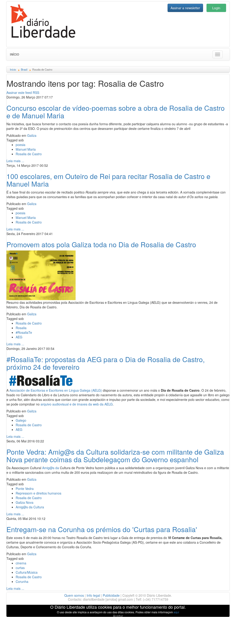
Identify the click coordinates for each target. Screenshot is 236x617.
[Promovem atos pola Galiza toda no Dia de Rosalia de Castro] (41, 274)
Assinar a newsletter (185, 8)
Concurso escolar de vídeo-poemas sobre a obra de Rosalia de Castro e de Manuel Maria (115, 111)
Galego (21, 420)
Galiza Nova (24, 502)
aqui (176, 612)
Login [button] (216, 8)
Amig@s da (50, 467)
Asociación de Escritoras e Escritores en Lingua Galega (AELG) (55, 390)
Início (14, 54)
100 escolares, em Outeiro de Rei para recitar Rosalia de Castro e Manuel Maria (108, 180)
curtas (20, 567)
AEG (19, 337)
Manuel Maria (26, 149)
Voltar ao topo (222, 607)
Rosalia (21, 327)
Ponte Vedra (25, 488)
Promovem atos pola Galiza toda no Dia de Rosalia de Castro (101, 244)
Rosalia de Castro (29, 154)
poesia (20, 144)
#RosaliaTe (24, 332)
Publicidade (111, 595)
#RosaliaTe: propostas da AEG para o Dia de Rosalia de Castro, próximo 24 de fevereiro (105, 363)
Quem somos (74, 595)
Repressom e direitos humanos (38, 493)
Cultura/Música (27, 572)
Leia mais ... (15, 160)
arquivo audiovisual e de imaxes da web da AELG (77, 404)
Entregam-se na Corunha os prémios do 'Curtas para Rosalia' (101, 529)
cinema (21, 563)
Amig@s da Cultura (30, 507)
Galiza (31, 135)
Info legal (93, 595)
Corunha (22, 581)
